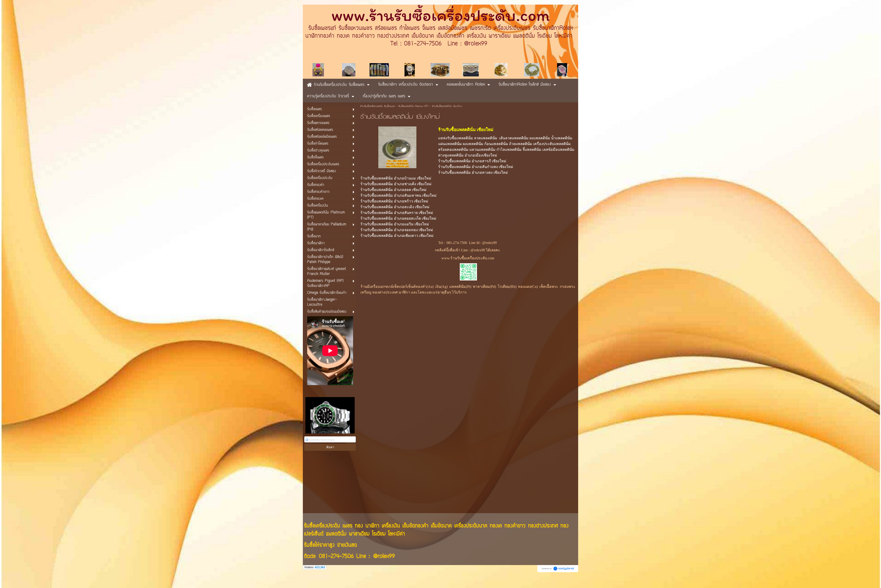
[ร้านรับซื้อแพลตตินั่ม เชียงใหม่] (397, 146)
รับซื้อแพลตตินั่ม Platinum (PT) (413, 106)
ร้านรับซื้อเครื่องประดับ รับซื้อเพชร (377, 106)
